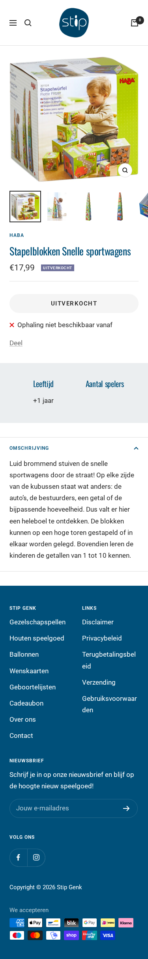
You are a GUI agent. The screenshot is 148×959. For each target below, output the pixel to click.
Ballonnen (24, 654)
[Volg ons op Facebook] (18, 857)
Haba (16, 235)
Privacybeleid (102, 638)
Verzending (99, 682)
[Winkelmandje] (135, 22)
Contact (21, 735)
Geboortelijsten (32, 687)
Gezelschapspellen (37, 622)
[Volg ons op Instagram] (36, 857)
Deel (15, 343)
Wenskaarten (29, 671)
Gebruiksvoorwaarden (109, 704)
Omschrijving (29, 448)
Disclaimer (98, 622)
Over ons (22, 719)
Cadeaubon (26, 703)
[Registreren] (126, 808)
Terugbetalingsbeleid (109, 660)
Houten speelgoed (36, 638)
